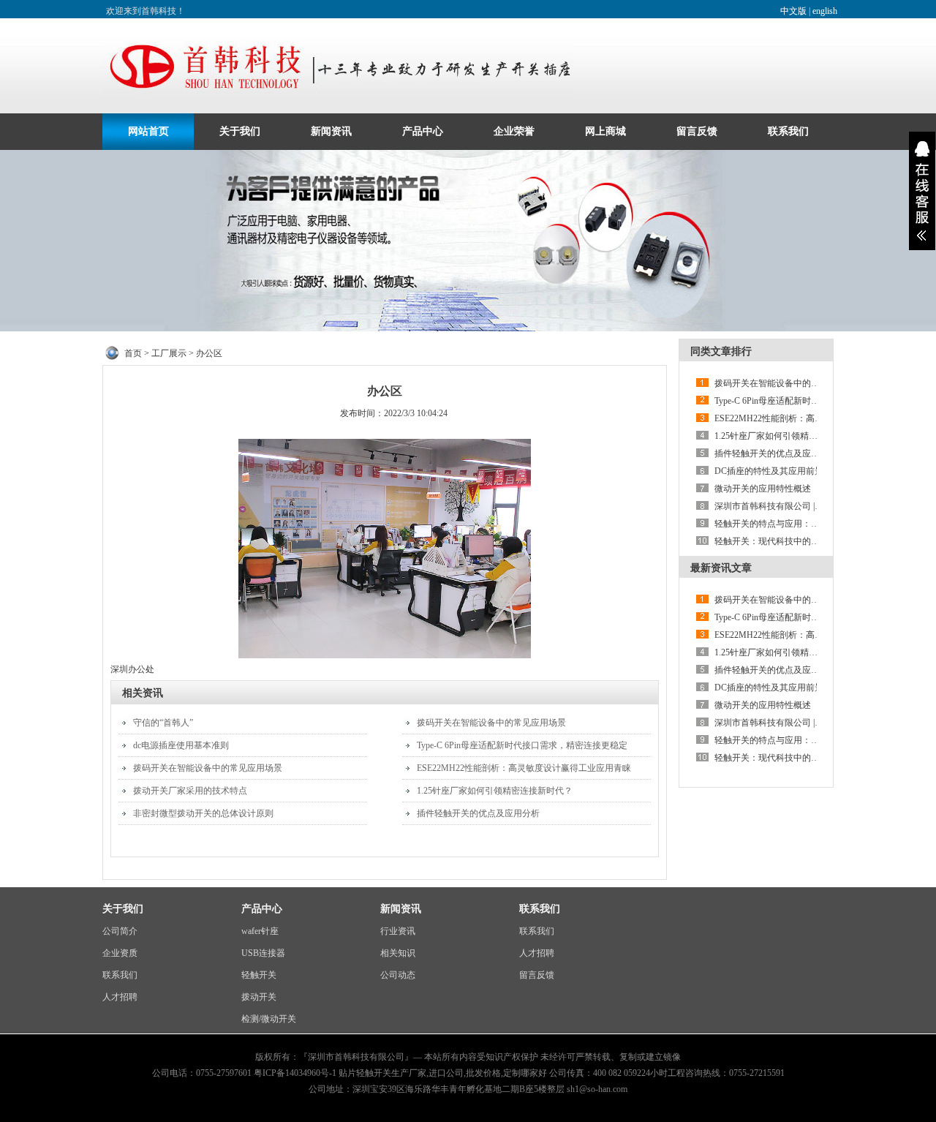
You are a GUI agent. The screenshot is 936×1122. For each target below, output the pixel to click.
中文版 (793, 11)
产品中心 (422, 131)
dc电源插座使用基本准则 (181, 745)
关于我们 (239, 131)
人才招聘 (119, 997)
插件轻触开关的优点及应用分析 (478, 813)
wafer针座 (260, 931)
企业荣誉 (514, 131)
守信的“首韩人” (163, 723)
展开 (922, 191)
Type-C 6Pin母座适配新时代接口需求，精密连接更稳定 (522, 745)
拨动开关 (258, 997)
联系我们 (788, 131)
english (824, 11)
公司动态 (397, 975)
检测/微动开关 (268, 1019)
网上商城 (605, 131)
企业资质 (119, 953)
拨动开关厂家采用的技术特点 (190, 791)
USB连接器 (263, 953)
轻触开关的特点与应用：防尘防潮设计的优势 (802, 524)
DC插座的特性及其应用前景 (768, 471)
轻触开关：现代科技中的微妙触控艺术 (789, 541)
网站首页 (148, 131)
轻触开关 (258, 975)
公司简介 (119, 931)
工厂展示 (168, 353)
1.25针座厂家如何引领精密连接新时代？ (495, 791)
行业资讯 (397, 931)
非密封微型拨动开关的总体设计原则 (203, 813)
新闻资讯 (331, 131)
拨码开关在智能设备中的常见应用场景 (207, 768)
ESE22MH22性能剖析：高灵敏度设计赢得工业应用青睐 (524, 768)
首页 (133, 353)
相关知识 (397, 953)
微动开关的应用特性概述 (762, 488)
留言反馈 (696, 131)
